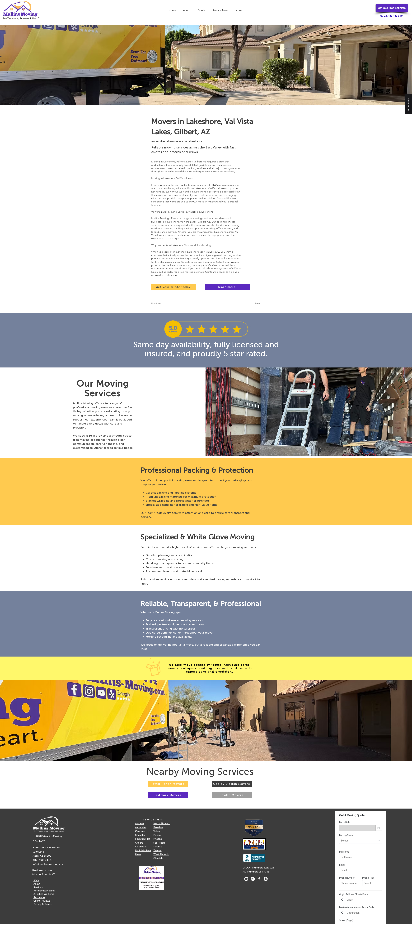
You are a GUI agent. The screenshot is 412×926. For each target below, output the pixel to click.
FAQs (36, 880)
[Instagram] (253, 879)
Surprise (157, 846)
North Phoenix (161, 823)
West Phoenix (161, 854)
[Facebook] (259, 879)
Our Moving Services (103, 388)
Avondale (140, 827)
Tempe (157, 850)
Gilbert (139, 842)
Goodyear (140, 846)
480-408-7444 (395, 16)
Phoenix (157, 838)
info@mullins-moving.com (49, 864)
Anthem (139, 823)
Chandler (140, 835)
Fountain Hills (142, 838)
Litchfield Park (143, 850)
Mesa (138, 854)
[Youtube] (246, 879)
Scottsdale (159, 842)
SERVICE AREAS (153, 819)
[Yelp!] (266, 879)
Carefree (140, 831)
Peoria (157, 835)
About (36, 883)
